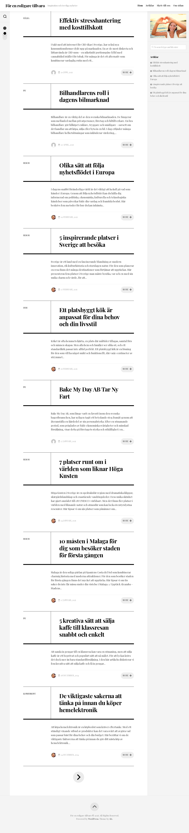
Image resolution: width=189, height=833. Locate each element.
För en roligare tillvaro (25, 5)
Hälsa (26, 18)
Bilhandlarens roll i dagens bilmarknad (84, 96)
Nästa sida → (78, 777)
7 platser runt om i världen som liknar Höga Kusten (91, 468)
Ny (24, 90)
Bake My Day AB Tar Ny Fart (88, 392)
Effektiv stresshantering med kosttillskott (90, 23)
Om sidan (178, 5)
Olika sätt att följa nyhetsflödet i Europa (86, 168)
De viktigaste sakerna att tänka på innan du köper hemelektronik (90, 703)
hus (25, 307)
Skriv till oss (163, 5)
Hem (140, 5)
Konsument (29, 693)
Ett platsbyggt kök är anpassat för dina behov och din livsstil (89, 317)
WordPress (93, 818)
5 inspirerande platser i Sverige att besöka (89, 240)
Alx (110, 818)
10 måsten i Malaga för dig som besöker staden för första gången (89, 548)
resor (26, 163)
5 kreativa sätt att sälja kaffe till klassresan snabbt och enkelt (86, 627)
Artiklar (150, 5)
